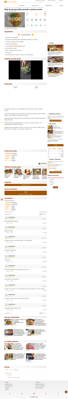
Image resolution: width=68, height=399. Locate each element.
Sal (6, 52)
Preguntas (48, 5)
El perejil (51, 181)
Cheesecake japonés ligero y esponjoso (57, 136)
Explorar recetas (8, 373)
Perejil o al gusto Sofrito (14, 50)
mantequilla (14, 43)
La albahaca (51, 179)
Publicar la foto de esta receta (25, 194)
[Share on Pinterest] (45, 25)
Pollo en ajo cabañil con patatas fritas (36, 177)
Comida (9, 374)
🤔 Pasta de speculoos (52, 168)
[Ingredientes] (2, 199)
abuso (45, 223)
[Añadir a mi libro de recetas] (28, 20)
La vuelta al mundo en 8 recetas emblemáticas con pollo (19, 321)
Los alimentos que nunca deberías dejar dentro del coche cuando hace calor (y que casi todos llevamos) (36, 357)
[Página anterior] (38, 214)
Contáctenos (38, 382)
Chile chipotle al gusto (11, 48)
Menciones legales (39, 387)
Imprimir (61, 139)
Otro (61, 5)
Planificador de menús (55, 120)
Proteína (9, 377)
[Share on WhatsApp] (36, 25)
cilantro (12, 50)
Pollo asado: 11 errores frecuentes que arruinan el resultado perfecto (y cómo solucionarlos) (40, 322)
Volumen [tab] (54, 148)
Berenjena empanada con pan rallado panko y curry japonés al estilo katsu (58, 132)
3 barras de (11, 43)
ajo (13, 37)
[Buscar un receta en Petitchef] (56, 2)
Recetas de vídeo (8, 384)
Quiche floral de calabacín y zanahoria (57, 128)
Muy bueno (14, 155)
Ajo (11, 369)
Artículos (35, 5)
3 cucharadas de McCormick (15, 46)
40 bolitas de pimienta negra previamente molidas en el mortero (22, 39)
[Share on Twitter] (40, 25)
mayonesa (16, 46)
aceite (12, 41)
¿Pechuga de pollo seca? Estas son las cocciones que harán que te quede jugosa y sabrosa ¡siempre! (19, 332)
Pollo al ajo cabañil (7, 176)
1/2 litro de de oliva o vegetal (14, 41)
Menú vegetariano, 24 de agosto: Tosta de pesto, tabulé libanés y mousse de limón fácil (19, 356)
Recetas (21, 5)
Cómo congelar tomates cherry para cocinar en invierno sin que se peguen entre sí (40, 346)
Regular (13, 160)
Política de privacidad (39, 384)
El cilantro (51, 184)
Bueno (13, 157)
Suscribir (55, 145)
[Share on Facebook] (27, 25)
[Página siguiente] (46, 214)
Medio (13, 158)
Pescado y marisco (16, 377)
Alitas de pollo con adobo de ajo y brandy (45, 177)
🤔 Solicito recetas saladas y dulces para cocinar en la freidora (55, 165)
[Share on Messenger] (32, 25)
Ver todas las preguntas (59, 170)
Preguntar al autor (26, 184)
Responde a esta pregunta (52, 163)
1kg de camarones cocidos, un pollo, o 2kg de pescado (19, 54)
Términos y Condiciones (40, 386)
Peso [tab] (49, 148)
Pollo (7, 369)
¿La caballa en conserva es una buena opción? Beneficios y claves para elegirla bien (18, 346)
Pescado (16, 369)
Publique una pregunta (56, 172)
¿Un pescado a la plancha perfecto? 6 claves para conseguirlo (40, 331)
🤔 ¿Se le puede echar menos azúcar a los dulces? (55, 162)
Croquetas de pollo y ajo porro (26, 177)
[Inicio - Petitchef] (5, 7)
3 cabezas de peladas (12, 37)
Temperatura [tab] (60, 148)
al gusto (8, 52)
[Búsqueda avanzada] (59, 2)
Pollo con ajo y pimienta (18, 176)
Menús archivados (53, 139)
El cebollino (51, 182)
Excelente (14, 153)
